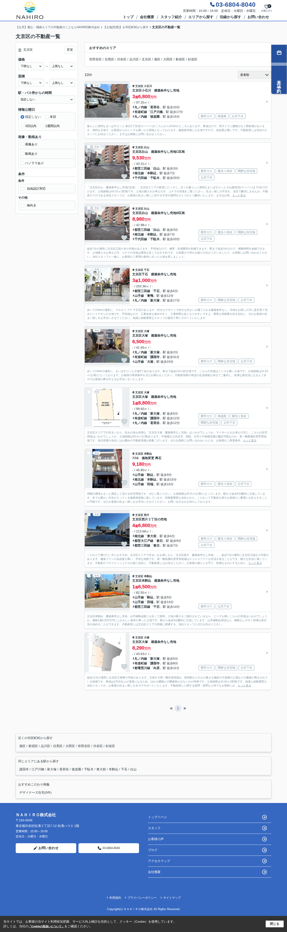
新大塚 (155, 300)
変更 (70, 49)
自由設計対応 (36, 188)
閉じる (274, 924)
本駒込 (152, 173)
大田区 (168, 59)
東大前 (152, 536)
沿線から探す (230, 17)
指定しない (33, 117)
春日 (160, 540)
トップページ (157, 817)
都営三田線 (142, 168)
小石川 (148, 86)
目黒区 (109, 59)
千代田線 (141, 178)
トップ (128, 17)
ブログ (152, 850)
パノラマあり (34, 163)
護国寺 (155, 357)
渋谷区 (121, 59)
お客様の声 (156, 839)
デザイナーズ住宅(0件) (35, 792)
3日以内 (30, 126)
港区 (157, 59)
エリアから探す (200, 17)
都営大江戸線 (144, 540)
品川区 (134, 59)
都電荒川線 (142, 668)
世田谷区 (95, 59)
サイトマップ (172, 897)
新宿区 (180, 59)
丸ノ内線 (141, 107)
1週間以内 (52, 126)
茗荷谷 (155, 107)
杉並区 (192, 59)
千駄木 (155, 178)
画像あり (31, 144)
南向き (31, 205)
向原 (156, 668)
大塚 (146, 331)
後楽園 (155, 116)
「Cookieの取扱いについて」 (46, 926)
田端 (150, 484)
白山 (146, 147)
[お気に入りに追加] (124, 115)
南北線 (139, 173)
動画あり (31, 153)
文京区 (146, 59)
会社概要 (147, 17)
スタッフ (154, 828)
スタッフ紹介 (171, 17)
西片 (146, 515)
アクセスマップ (159, 861)
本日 (53, 117)
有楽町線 (141, 112)
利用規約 (115, 897)
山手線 (139, 295)
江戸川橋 (156, 112)
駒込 (150, 475)
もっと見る (239, 195)
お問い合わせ (258, 17)
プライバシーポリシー (142, 897)
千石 (146, 269)
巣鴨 (150, 295)
